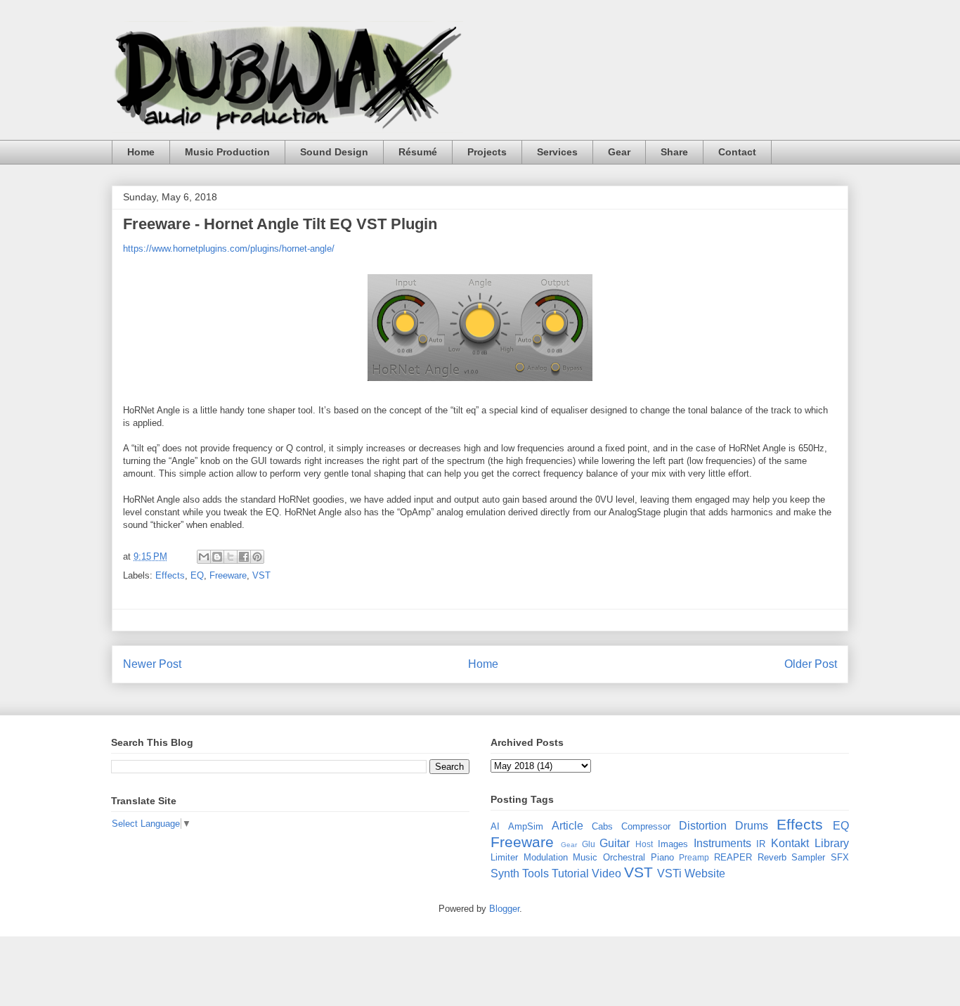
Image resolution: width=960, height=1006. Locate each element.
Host (644, 844)
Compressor (645, 826)
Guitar (614, 843)
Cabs (602, 826)
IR (760, 844)
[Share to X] (230, 557)
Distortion (703, 826)
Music (585, 857)
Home (141, 151)
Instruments (722, 843)
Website (705, 873)
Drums (751, 826)
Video (606, 873)
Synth (505, 873)
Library (832, 843)
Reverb (772, 857)
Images (673, 844)
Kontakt (790, 843)
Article (567, 826)
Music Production (227, 151)
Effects (170, 575)
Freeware (228, 575)
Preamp (694, 857)
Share (674, 151)
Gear (619, 151)
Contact (737, 151)
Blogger (504, 908)
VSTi (669, 873)
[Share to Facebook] (244, 557)
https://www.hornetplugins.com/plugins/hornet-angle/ (229, 248)
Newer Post (152, 664)
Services (557, 151)
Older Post (810, 664)
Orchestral (624, 857)
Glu (588, 844)
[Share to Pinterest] (257, 557)
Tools (535, 873)
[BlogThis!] (217, 557)
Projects (487, 151)
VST (261, 575)
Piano (662, 857)
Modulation (546, 857)
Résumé (417, 151)
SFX (840, 857)
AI (495, 826)
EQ (197, 575)
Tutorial (570, 873)
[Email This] (204, 557)
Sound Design (334, 151)
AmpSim (525, 826)
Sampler (808, 857)
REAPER (733, 857)
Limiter (504, 857)
